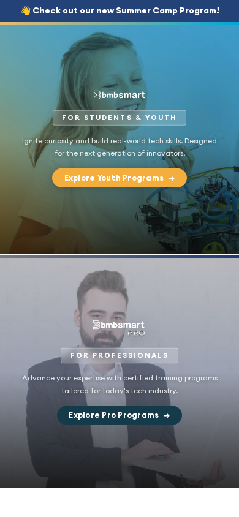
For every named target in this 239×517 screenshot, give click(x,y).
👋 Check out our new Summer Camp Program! (119, 10)
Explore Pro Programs (119, 415)
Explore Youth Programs (119, 178)
